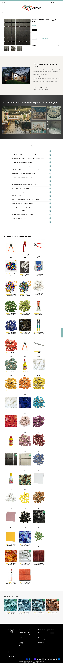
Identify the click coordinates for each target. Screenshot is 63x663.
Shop (19, 629)
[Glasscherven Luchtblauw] (25, 537)
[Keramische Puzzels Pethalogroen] (11, 364)
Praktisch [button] (39, 626)
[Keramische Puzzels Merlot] (39, 440)
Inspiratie (29, 632)
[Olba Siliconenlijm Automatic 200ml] (11, 575)
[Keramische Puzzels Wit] (39, 286)
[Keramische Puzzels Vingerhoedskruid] (39, 459)
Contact (39, 632)
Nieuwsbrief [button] (49, 626)
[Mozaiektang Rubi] (39, 245)
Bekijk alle (31, 617)
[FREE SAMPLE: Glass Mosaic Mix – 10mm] (11, 266)
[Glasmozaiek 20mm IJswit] (11, 402)
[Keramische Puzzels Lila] (25, 440)
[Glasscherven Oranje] (11, 556)
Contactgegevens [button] (11, 626)
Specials (20, 639)
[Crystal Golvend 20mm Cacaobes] (52, 605)
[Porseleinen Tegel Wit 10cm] (39, 478)
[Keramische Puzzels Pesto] (11, 306)
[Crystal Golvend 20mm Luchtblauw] (24, 605)
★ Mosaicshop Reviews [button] (61, 332)
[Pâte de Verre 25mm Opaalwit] (25, 556)
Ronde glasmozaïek (22, 634)
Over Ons (39, 634)
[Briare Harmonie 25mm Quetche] (39, 556)
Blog (29, 634)
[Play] (16, 76)
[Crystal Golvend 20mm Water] (10, 605)
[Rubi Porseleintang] (25, 247)
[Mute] (5, 83)
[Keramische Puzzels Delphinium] (11, 325)
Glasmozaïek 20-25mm (22, 632)
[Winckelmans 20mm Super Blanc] (25, 459)
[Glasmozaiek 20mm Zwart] (25, 325)
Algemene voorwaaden (41, 629)
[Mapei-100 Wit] (39, 267)
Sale (19, 645)
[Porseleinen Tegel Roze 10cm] (11, 516)
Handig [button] (29, 626)
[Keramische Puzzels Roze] (25, 421)
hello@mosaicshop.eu (13, 634)
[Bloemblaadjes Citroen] (25, 497)
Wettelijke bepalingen (41, 642)
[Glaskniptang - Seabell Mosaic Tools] (39, 325)
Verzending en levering (41, 640)
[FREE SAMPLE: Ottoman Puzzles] (25, 287)
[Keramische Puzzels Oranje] (25, 383)
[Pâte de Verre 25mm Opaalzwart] (39, 516)
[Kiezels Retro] (25, 478)
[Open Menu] (3, 12)
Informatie (34, 45)
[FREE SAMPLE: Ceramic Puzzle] (11, 287)
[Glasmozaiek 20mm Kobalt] (25, 402)
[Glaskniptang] (11, 247)
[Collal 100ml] (25, 364)
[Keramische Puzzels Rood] (11, 345)
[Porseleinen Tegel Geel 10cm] (11, 537)
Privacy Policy (40, 635)
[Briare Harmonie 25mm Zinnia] (25, 575)
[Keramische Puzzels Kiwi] (25, 306)
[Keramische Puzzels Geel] (39, 383)
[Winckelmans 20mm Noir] (11, 459)
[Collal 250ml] (11, 440)
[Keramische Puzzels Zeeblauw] (39, 402)
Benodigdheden (21, 640)
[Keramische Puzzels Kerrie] (11, 383)
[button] (53, 19)
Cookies (39, 637)
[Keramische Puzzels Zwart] (25, 516)
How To (29, 629)
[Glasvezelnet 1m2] (25, 267)
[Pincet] (39, 344)
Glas (19, 635)
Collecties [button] (20, 626)
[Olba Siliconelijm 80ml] (39, 306)
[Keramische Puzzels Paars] (39, 421)
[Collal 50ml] (11, 478)
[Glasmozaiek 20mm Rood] (11, 421)
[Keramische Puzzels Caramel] (39, 497)
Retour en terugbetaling (41, 639)
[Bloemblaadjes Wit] (11, 497)
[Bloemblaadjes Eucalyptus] (39, 536)
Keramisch (20, 637)
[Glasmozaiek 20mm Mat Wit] (39, 364)
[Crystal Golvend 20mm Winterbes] (38, 605)
